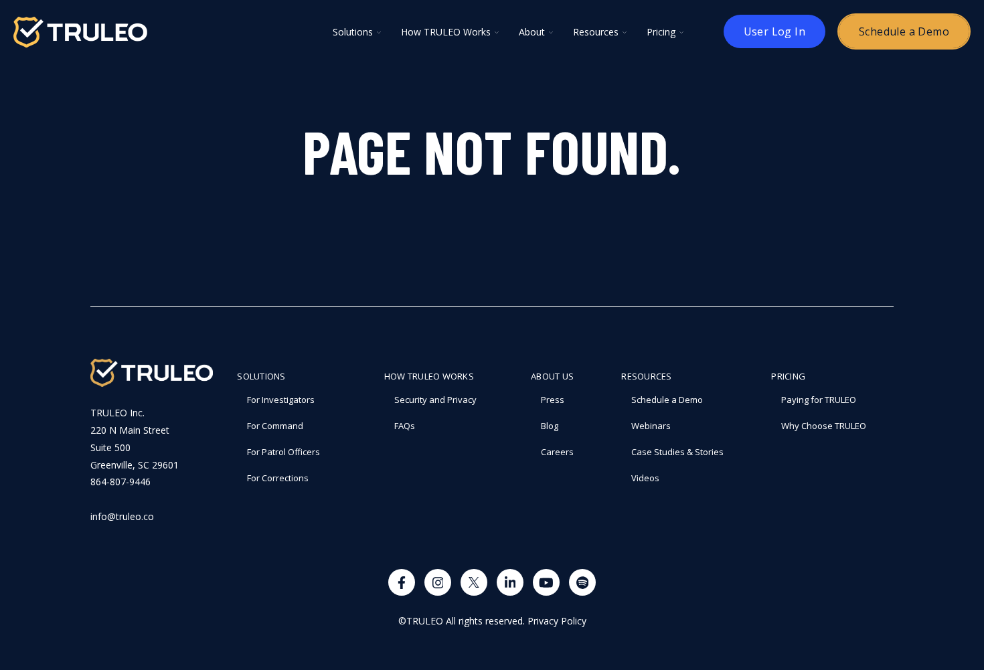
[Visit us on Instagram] (437, 582)
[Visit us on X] (474, 582)
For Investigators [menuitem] (281, 400)
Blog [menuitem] (549, 426)
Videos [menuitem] (645, 478)
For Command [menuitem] (275, 426)
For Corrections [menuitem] (278, 478)
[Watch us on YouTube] (546, 582)
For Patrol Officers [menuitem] (283, 452)
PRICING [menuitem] (788, 376)
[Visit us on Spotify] (582, 582)
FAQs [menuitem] (404, 426)
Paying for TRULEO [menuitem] (818, 400)
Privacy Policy (556, 620)
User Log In (774, 31)
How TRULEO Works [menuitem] (429, 376)
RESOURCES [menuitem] (646, 376)
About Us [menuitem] (552, 376)
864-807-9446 (120, 481)
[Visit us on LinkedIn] (510, 582)
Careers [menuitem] (557, 452)
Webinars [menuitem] (651, 426)
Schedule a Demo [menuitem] (667, 400)
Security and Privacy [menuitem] (435, 400)
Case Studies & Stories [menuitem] (677, 452)
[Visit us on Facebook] (401, 582)
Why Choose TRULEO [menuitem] (823, 426)
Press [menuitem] (552, 400)
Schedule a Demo (904, 31)
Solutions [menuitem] (261, 376)
